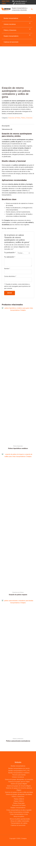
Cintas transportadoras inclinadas (19, 812)
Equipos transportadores (11, 36)
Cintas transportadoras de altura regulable (18, 810)
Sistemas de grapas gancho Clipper (19, 781)
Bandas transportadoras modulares (19, 772)
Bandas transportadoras (11, 18)
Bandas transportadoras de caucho (19, 768)
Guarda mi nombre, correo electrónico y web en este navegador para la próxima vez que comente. (17, 286)
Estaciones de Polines (14, 117)
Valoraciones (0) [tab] (7, 129)
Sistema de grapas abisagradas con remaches (19, 779)
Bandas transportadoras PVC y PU (19, 770)
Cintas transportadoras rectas (19, 814)
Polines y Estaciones (10, 30)
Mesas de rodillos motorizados (20, 821)
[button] (32, 9)
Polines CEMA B (19, 799)
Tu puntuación (10, 252)
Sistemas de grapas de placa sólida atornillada (19, 792)
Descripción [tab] (6, 126)
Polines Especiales (19, 803)
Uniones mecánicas (10, 24)
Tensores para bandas (19, 775)
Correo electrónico (10, 276)
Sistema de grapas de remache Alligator (19, 786)
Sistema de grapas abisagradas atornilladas (19, 794)
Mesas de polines (19, 816)
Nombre (7, 268)
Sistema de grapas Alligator (19, 783)
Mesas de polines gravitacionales (20, 819)
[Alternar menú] (29, 17)
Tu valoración (9, 257)
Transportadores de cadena (19, 823)
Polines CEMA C (19, 801)
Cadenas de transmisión (11, 42)
